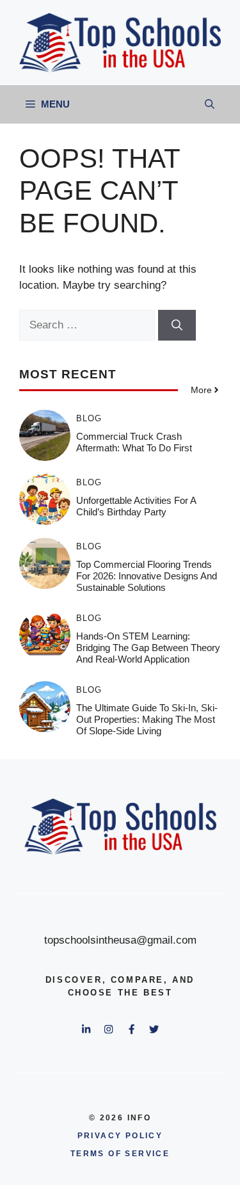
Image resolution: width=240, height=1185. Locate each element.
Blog (89, 418)
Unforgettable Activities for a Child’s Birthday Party (136, 506)
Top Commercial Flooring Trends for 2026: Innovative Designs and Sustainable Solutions (146, 576)
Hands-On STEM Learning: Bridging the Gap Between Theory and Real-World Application (148, 648)
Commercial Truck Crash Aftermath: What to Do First (134, 442)
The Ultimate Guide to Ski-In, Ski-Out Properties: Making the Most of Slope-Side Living (147, 719)
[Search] (177, 325)
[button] (209, 104)
